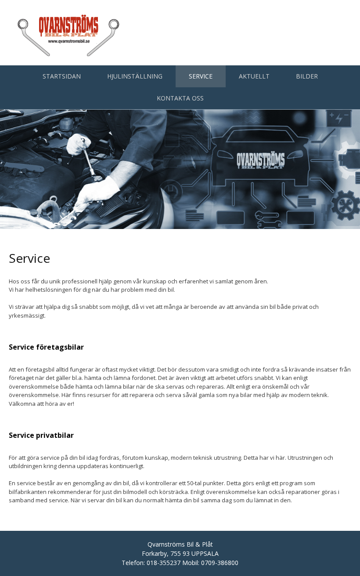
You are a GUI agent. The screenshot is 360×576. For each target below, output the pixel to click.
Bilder (307, 76)
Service (200, 76)
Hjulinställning (134, 76)
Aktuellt (254, 76)
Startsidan (62, 76)
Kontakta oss (180, 98)
